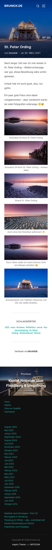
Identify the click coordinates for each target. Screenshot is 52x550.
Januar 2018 (10, 494)
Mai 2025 (8, 430)
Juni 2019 (9, 484)
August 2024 (10, 440)
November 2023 (12, 447)
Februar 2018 (10, 490)
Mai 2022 (9, 467)
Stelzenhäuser (26, 333)
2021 (7, 327)
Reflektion (30, 327)
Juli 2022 (8, 460)
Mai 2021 (8, 474)
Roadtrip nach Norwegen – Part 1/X (21, 513)
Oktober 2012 (10, 504)
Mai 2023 (9, 453)
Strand (37, 333)
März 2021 (9, 477)
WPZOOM (35, 544)
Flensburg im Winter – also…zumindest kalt (24, 520)
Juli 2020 (8, 480)
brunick (13, 52)
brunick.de (13, 6)
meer (13, 327)
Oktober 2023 (11, 450)
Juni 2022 (9, 463)
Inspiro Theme (19, 544)
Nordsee (20, 327)
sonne (39, 327)
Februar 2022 (10, 470)
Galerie (7, 405)
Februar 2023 (10, 457)
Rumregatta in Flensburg (16, 516)
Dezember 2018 (11, 487)
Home (7, 401)
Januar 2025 (10, 433)
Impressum (9, 411)
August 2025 (10, 427)
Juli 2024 (8, 443)
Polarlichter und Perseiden (16, 527)
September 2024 (12, 437)
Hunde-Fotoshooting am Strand (19, 523)
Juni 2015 (8, 500)
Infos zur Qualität (12, 408)
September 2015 (12, 497)
